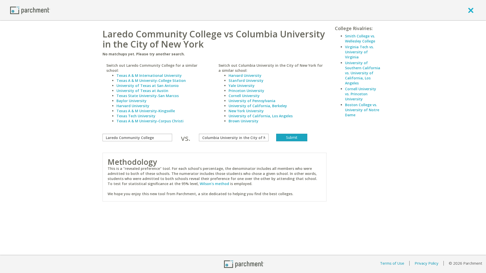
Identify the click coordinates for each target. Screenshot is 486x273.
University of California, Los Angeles (261, 115)
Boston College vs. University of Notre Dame (362, 109)
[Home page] (30, 10)
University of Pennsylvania (252, 100)
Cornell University (244, 95)
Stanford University (246, 80)
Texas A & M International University (149, 75)
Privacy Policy (426, 263)
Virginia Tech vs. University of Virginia (359, 51)
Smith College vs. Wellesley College (360, 38)
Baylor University (131, 100)
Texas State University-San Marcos (147, 95)
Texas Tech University (135, 115)
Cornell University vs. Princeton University (360, 93)
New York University (246, 110)
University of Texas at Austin (142, 90)
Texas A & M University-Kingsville (145, 110)
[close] (471, 10)
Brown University (243, 121)
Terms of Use (392, 263)
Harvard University (132, 105)
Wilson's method (214, 183)
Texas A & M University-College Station (151, 80)
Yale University (242, 85)
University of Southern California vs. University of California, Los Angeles (362, 72)
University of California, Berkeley (258, 105)
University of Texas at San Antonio (147, 85)
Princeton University (246, 90)
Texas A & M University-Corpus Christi (150, 121)
